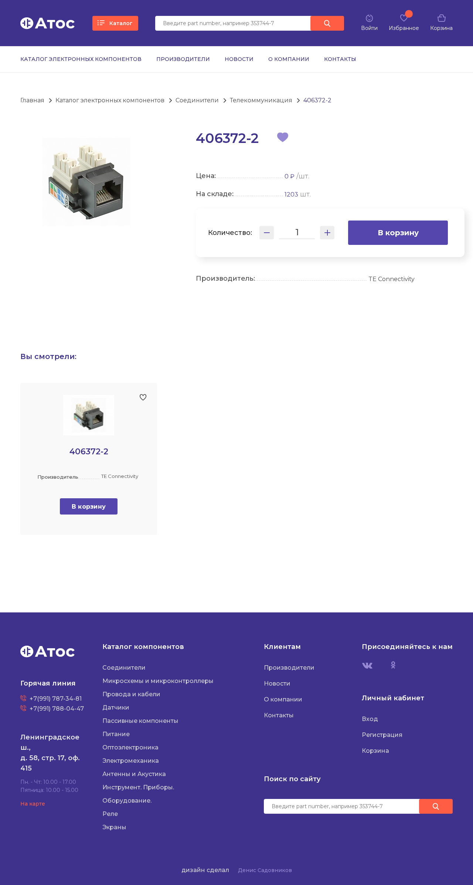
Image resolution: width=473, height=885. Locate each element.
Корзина (375, 750)
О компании (288, 59)
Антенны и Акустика (134, 774)
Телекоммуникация (261, 100)
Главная (32, 100)
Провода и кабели (131, 694)
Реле (110, 813)
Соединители (197, 100)
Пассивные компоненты (140, 720)
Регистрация (382, 734)
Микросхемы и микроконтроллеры (158, 680)
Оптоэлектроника (130, 747)
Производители (183, 59)
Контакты (340, 59)
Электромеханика (130, 760)
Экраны (114, 827)
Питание (116, 734)
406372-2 (317, 100)
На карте (32, 803)
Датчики (115, 707)
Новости (239, 59)
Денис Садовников (265, 870)
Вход (370, 718)
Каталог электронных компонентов (81, 59)
